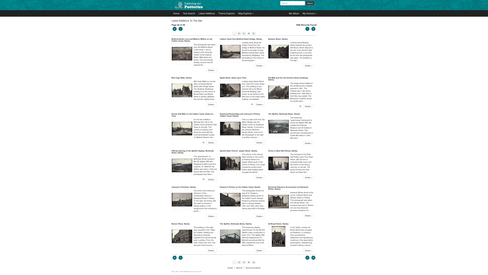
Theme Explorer (226, 13)
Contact (230, 268)
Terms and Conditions (253, 268)
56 (254, 33)
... (234, 33)
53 (239, 33)
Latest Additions (207, 13)
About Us (239, 268)
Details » (211, 70)
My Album (294, 13)
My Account (309, 13)
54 (244, 33)
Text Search (189, 13)
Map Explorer (245, 13)
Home (176, 13)
